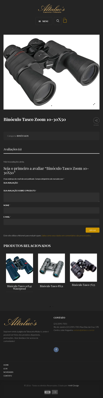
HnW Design (73, 385)
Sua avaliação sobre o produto (20, 191)
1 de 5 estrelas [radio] (5, 186)
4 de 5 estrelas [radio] (15, 186)
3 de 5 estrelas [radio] (11, 186)
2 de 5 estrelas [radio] (8, 186)
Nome (7, 205)
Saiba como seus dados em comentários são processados (66, 235)
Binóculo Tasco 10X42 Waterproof (19, 287)
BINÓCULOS (23, 136)
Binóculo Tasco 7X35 (83, 284)
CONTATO (8, 376)
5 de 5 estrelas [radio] (18, 186)
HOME (6, 365)
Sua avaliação (11, 183)
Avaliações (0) (12, 149)
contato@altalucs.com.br (83, 330)
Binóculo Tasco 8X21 (51, 286)
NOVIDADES (8, 372)
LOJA (5, 369)
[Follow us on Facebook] (56, 350)
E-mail (7, 217)
